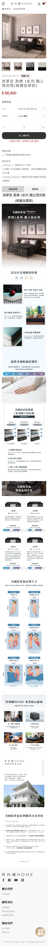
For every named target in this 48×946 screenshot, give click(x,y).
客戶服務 (6, 928)
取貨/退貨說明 (8, 911)
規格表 (35, 189)
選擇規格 (6, 101)
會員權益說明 (8, 915)
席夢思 (7, 8)
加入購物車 (24, 135)
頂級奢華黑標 (19, 8)
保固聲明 (6, 907)
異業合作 (6, 932)
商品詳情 (13, 189)
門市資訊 (6, 894)
